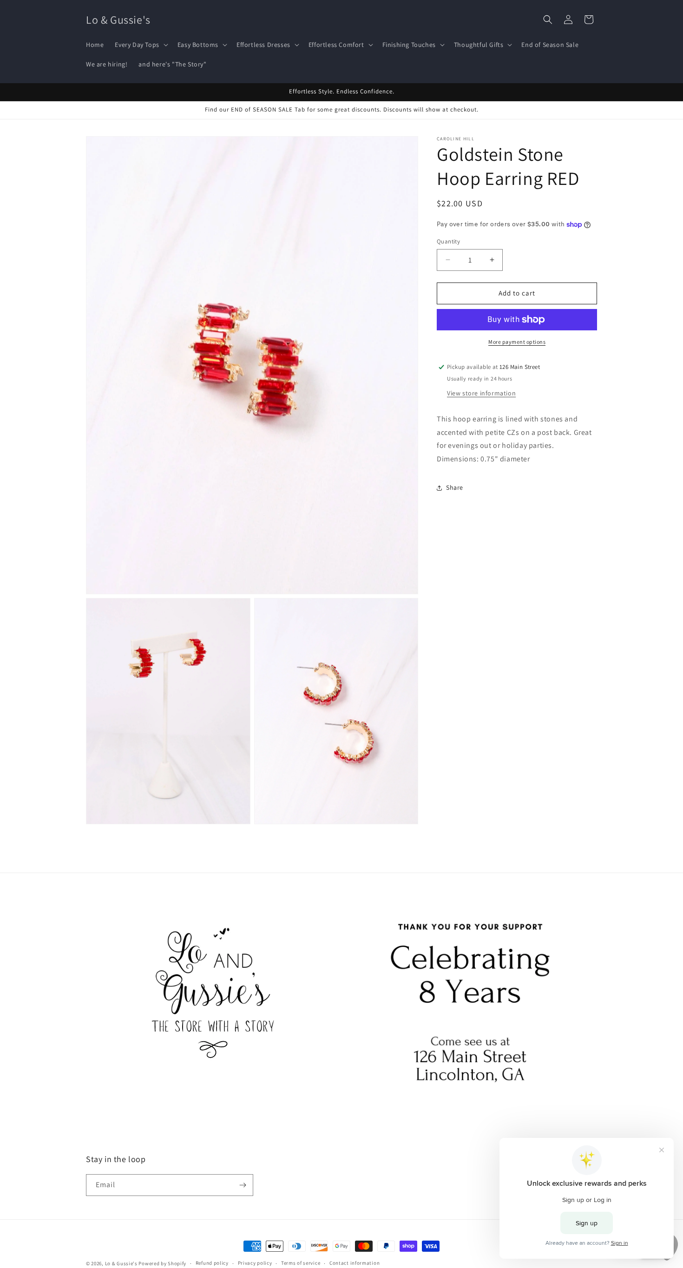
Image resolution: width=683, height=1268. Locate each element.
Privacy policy (255, 1263)
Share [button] (454, 487)
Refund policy (212, 1263)
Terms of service (300, 1263)
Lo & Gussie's (121, 1263)
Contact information (354, 1263)
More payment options (516, 341)
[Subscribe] (242, 1185)
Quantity (448, 241)
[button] (140, 44)
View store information (481, 393)
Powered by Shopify (162, 1263)
